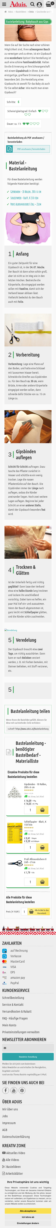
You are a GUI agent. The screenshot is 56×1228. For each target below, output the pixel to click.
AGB (4, 1130)
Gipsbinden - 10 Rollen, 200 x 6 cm (25, 192)
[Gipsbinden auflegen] (28, 426)
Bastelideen (13, 1166)
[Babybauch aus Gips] (28, 33)
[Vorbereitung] (28, 329)
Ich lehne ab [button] (28, 1217)
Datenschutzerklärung (16, 1136)
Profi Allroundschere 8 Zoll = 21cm (25, 204)
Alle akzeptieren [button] (28, 1211)
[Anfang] (28, 228)
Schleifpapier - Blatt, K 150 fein (24, 198)
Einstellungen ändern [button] (28, 1223)
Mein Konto (9, 1025)
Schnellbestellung (13, 997)
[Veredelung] (10, 629)
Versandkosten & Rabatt (17, 1011)
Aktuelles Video (15, 1153)
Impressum (9, 1123)
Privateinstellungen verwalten (21, 1032)
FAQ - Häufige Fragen (15, 1018)
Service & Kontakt (12, 1004)
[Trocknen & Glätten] (28, 541)
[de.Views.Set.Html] (42, 810)
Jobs (5, 1116)
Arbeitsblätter (14, 1173)
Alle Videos (12, 1160)
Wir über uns (10, 1109)
